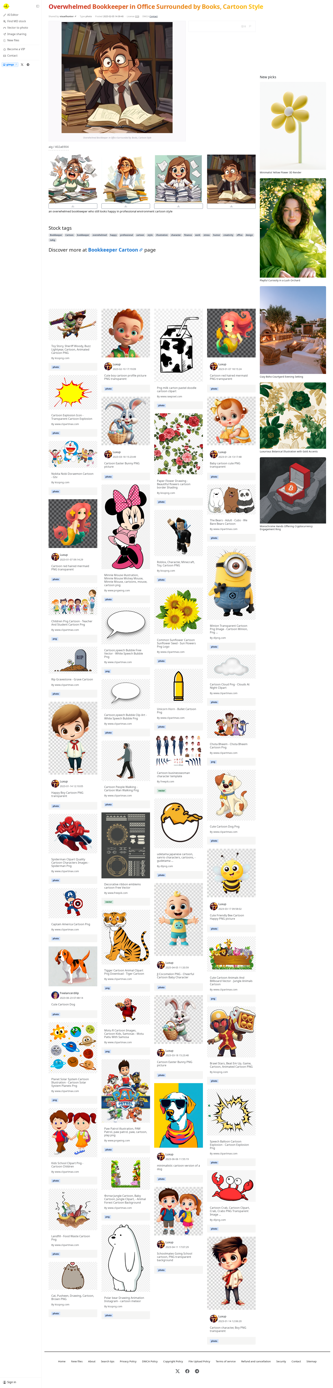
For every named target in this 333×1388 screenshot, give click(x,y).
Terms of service (226, 1361)
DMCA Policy (150, 1361)
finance (188, 235)
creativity (228, 235)
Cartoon (69, 235)
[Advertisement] (152, 281)
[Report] (250, 26)
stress (207, 235)
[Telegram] (28, 64)
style (150, 235)
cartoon (140, 235)
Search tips (107, 1361)
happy (113, 235)
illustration (162, 235)
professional (126, 235)
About (91, 1361)
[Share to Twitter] (156, 129)
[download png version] (73, 206)
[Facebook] (187, 1371)
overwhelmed (100, 235)
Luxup (117, 364)
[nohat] (6, 6)
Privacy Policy (128, 1361)
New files (77, 1361)
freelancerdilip (69, 993)
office (239, 235)
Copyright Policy (173, 1361)
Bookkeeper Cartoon (113, 249)
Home (62, 1361)
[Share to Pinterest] (169, 129)
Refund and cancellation (256, 1361)
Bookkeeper (56, 235)
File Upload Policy (199, 1361)
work (197, 235)
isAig (52, 240)
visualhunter (67, 16)
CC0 (137, 16)
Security (281, 1361)
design (249, 235)
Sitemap (311, 1361)
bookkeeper (83, 235)
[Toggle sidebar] (37, 6)
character (176, 235)
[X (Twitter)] (22, 64)
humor (216, 235)
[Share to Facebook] (163, 129)
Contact (154, 16)
